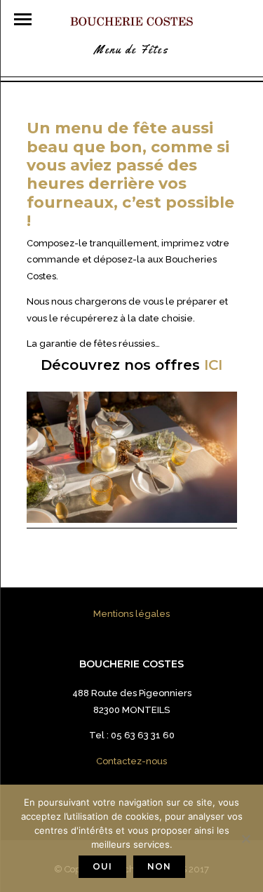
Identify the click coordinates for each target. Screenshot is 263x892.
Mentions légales (131, 613)
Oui (102, 866)
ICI (213, 365)
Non (159, 866)
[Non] (245, 839)
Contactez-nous (131, 761)
